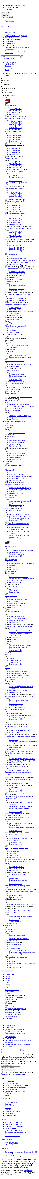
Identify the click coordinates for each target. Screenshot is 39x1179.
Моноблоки (9, 436)
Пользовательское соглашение (15, 1087)
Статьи (7, 978)
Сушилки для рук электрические (20, 397)
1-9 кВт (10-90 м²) (15, 245)
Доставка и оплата (11, 7)
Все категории (10, 32)
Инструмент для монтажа (18, 713)
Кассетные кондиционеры (14, 202)
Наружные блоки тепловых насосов (22, 260)
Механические (14, 590)
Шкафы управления (12, 901)
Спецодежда (13, 855)
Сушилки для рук (11, 393)
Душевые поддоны (16, 685)
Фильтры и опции (15, 732)
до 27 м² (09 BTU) (15, 111)
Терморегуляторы (11, 586)
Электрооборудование (13, 944)
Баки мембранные (11, 613)
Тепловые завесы (11, 546)
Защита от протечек (12, 467)
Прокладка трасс (11, 1001)
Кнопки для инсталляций (18, 690)
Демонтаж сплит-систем (13, 1124)
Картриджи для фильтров (18, 647)
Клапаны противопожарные (19, 770)
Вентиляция (9, 45)
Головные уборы (15, 851)
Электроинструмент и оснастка (16, 874)
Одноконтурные (15, 308)
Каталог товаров (11, 1102)
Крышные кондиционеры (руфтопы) (18, 294)
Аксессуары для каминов (18, 599)
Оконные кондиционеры (14, 158)
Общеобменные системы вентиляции (18, 753)
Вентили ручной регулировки (19, 514)
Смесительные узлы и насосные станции (19, 891)
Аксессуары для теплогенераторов (21, 563)
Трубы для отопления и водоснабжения (23, 715)
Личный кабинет (11, 1106)
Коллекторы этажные (16, 478)
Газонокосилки (14, 882)
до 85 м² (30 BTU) (15, 222)
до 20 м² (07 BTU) (15, 109)
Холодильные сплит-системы (15, 450)
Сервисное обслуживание (14, 997)
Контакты (8, 9)
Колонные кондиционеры (14, 215)
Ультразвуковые (14, 418)
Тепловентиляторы (12, 400)
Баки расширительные (17, 618)
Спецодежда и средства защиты (16, 848)
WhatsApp (8, 68)
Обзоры (8, 1110)
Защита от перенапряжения (19, 950)
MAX (7, 70)
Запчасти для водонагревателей (20, 632)
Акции (7, 976)
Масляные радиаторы (16, 505)
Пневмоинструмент (16, 842)
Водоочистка (9, 641)
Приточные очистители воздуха (20, 730)
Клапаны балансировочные (19, 702)
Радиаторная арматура (13, 510)
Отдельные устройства (17, 937)
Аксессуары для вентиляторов (20, 783)
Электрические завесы (17, 554)
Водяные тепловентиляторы (19, 404)
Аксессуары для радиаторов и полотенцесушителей (19, 528)
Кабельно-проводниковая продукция (22, 963)
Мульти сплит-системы (13, 131)
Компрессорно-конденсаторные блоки (18, 241)
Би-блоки (8, 427)
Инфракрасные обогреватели (19, 503)
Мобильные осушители (17, 376)
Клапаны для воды (15, 649)
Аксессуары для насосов (18, 673)
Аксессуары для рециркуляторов (20, 364)
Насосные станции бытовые (19, 675)
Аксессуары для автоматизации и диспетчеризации (21, 917)
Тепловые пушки (11, 560)
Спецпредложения (11, 1115)
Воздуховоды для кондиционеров (21, 823)
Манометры (13, 658)
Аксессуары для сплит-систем (15, 171)
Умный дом (9, 931)
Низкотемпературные (16, 431)
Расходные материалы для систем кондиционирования (17, 818)
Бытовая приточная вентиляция (16, 726)
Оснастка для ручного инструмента (21, 838)
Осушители (13, 330)
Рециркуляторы (14, 366)
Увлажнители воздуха (12, 410)
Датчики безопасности (17, 935)
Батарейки (13, 961)
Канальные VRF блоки (17, 275)
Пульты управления (16, 177)
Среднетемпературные (17, 433)
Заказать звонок (10, 62)
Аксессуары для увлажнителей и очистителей (21, 342)
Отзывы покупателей (12, 1111)
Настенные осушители (17, 378)
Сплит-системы (10, 105)
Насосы (7, 668)
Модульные (13, 323)
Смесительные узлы (16, 897)
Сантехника (9, 681)
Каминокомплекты (16, 601)
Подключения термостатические (20, 518)
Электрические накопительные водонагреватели (20, 634)
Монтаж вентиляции (12, 1012)
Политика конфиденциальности (16, 1085)
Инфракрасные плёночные (18, 577)
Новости (8, 1108)
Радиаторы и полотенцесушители (17, 524)
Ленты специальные (16, 869)
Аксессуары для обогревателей (20, 501)
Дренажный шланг (16, 825)
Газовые (12, 565)
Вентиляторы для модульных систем (22, 759)
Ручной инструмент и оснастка (16, 834)
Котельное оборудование (14, 484)
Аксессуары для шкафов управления (22, 905)
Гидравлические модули (17, 258)
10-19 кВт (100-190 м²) (17, 247)
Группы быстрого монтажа (18, 474)
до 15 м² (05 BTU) (15, 148)
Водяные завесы (15, 552)
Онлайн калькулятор (12, 1136)
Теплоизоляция (14, 810)
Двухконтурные (14, 310)
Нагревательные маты (17, 580)
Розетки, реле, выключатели (19, 939)
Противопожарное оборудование (16, 766)
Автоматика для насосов (18, 671)
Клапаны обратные (16, 704)
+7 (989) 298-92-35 (7, 58)
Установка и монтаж (12, 990)
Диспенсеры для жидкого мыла (20, 357)
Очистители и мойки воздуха (15, 383)
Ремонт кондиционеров (13, 1130)
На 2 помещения (15, 135)
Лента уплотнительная (17, 789)
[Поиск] (24, 1050)
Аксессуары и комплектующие (20, 488)
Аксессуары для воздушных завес (21, 550)
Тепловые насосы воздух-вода (20, 262)
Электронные (14, 592)
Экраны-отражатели (16, 179)
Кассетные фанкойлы (16, 289)
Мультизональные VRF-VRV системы (18, 268)
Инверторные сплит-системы (15, 118)
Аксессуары (13, 740)
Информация (5, 1098)
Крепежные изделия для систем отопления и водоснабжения (20, 807)
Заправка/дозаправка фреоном (15, 1009)
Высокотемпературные (17, 440)
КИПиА (8, 654)
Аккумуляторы (14, 948)
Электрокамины (11, 596)
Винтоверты (13, 878)
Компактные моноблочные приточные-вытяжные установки (23, 746)
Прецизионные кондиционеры (16, 304)
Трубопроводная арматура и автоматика (19, 696)
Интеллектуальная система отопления (22, 516)
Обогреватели (10, 497)
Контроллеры (14, 920)
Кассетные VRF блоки (17, 274)
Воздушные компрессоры (18, 880)
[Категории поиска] (1, 1022)
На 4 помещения (15, 139)
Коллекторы (9, 471)
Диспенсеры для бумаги (17, 355)
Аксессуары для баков (17, 617)
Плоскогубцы (14, 840)
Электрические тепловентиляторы (21, 406)
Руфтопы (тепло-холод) (17, 298)
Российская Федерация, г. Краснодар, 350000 (21, 1152)
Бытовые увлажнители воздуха (20, 414)
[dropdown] (1, 2)
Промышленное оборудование (16, 36)
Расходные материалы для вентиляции (18, 779)
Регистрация (9, 23)
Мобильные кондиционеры (14, 145)
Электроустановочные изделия (16, 958)
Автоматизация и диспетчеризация (17, 51)
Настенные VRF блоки (17, 272)
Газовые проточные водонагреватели (22, 630)
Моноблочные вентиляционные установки (20, 736)
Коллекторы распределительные (20, 476)
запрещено (28, 1171)
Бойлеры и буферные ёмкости (19, 490)
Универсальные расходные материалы (18, 861)
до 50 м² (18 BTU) (15, 196)
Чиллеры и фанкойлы (12, 281)
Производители (10, 1113)
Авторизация (9, 21)
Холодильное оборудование (15, 39)
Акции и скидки (11, 1089)
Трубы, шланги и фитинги (14, 709)
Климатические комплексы (14, 361)
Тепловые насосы (11, 255)
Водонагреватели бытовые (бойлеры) (18, 626)
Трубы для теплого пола (17, 717)
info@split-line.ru (11, 64)
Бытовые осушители (16, 374)
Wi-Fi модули (14, 175)
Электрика (9, 53)
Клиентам (4, 1078)
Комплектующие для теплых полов (21, 579)
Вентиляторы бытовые (17, 757)
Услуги (7, 980)
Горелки (12, 491)
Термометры (13, 662)
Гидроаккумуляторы (16, 620)
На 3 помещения (15, 137)
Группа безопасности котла (18, 700)
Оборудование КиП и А (17, 922)
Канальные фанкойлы (17, 287)
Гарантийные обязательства (15, 5)
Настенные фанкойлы (17, 285)
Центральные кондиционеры (15, 327)
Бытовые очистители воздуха (19, 387)
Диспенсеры (9, 351)
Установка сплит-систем (13, 1122)
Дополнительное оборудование (20, 645)
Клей (11, 865)
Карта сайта (9, 1093)
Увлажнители (14, 332)
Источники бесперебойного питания (22, 952)
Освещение (13, 965)
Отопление (9, 41)
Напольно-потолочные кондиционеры (18, 228)
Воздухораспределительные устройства (23, 761)
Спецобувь (13, 853)
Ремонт (7, 1005)
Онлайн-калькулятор (12, 1016)
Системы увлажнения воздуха (20, 416)
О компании (9, 975)
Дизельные (13, 567)
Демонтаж (8, 993)
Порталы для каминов (17, 603)
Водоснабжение (10, 43)
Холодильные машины (13, 319)
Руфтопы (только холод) (17, 300)
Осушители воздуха (12, 370)
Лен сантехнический (16, 867)
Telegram (8, 66)
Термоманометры (15, 660)
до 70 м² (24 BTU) (15, 220)
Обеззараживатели (15, 389)
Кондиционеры (10, 34)
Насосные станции (16, 895)
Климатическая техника (13, 38)
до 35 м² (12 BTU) (15, 112)
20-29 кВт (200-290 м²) (17, 249)
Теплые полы (9, 573)
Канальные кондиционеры (14, 188)
